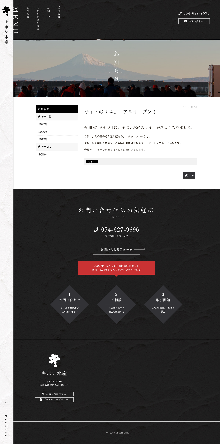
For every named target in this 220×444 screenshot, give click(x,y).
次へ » (189, 175)
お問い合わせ (196, 21)
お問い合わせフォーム (116, 249)
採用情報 (59, 12)
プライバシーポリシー (55, 399)
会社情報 (28, 12)
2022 (41, 124)
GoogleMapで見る (55, 393)
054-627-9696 (197, 13)
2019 (41, 139)
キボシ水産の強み (38, 18)
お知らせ (48, 12)
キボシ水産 (6, 31)
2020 (41, 132)
